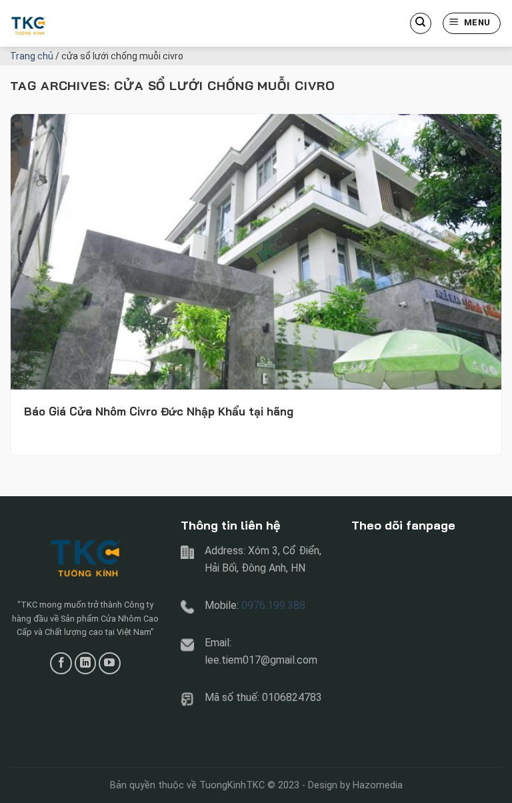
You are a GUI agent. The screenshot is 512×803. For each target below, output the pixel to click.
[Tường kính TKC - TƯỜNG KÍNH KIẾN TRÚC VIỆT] (76, 23)
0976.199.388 (273, 605)
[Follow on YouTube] (110, 663)
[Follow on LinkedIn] (86, 663)
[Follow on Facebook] (61, 663)
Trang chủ (31, 56)
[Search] (420, 23)
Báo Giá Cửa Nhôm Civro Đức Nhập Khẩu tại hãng (158, 411)
